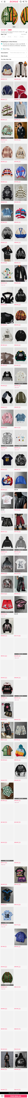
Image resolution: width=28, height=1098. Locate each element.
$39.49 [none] (16, 79)
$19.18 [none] (2, 614)
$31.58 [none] (16, 385)
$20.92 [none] (2, 1029)
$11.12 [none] (16, 573)
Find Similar (15, 1096)
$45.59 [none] (16, 469)
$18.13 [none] (2, 593)
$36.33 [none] (16, 509)
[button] (2, 2)
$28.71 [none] (16, 427)
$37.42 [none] (16, 531)
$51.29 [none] (2, 262)
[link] (21, 1)
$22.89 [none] (16, 489)
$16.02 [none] (2, 677)
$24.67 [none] (2, 531)
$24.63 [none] (16, 719)
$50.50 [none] (2, 1069)
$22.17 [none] (2, 862)
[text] (14, 15)
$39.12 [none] (16, 987)
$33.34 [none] (2, 283)
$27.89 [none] (16, 822)
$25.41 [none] (2, 656)
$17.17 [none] (16, 635)
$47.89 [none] (16, 181)
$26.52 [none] (2, 573)
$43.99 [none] (16, 862)
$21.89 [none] (2, 222)
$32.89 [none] (16, 800)
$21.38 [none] (2, 760)
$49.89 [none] (2, 79)
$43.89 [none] (16, 677)
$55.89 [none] (16, 119)
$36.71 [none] (2, 739)
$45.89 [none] (16, 283)
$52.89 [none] (2, 161)
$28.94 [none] (16, 447)
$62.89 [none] (2, 99)
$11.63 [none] (16, 1049)
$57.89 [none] (16, 161)
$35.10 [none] (16, 551)
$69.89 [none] (16, 760)
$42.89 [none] (2, 139)
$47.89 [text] (3, 30)
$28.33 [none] (16, 697)
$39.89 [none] (2, 407)
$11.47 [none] (16, 924)
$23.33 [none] (2, 719)
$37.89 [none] (2, 697)
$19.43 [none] (2, 966)
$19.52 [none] (2, 780)
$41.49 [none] (2, 385)
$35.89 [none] (2, 447)
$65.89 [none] (2, 304)
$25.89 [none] (2, 509)
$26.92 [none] (16, 1029)
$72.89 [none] (16, 99)
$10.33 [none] (16, 1089)
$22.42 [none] (2, 469)
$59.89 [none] (2, 202)
